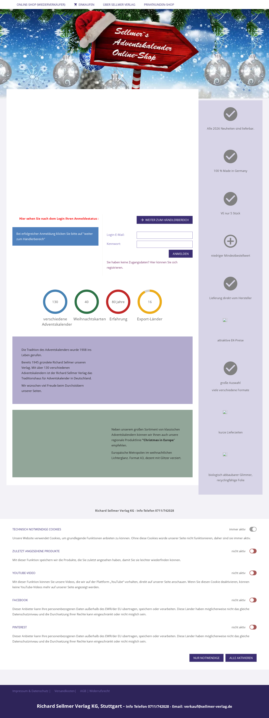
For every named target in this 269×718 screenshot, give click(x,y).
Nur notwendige (206, 658)
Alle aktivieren (241, 658)
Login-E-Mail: (115, 235)
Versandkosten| (65, 691)
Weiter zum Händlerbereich (167, 220)
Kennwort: (114, 244)
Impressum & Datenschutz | (31, 691)
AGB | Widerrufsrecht (95, 691)
